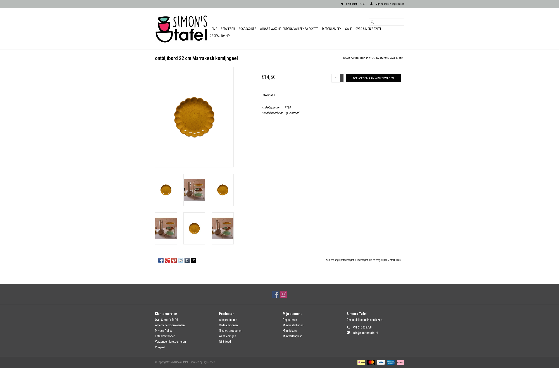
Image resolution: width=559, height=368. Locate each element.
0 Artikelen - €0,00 (355, 3)
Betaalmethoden (165, 336)
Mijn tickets (290, 330)
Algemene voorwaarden (170, 325)
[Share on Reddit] (180, 260)
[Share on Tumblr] (187, 260)
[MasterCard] (371, 362)
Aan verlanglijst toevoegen (340, 259)
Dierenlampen (332, 29)
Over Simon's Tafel (368, 29)
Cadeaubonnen (220, 36)
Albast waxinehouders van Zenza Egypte (289, 29)
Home (213, 29)
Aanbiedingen (227, 336)
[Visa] (380, 362)
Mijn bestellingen (293, 325)
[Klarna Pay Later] (399, 362)
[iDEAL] (361, 362)
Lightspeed (209, 362)
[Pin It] (174, 260)
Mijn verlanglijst (292, 336)
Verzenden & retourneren (170, 341)
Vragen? (160, 347)
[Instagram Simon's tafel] (283, 294)
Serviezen (228, 29)
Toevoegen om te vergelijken (372, 259)
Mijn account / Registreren (389, 3)
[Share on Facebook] (161, 260)
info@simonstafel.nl (365, 333)
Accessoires (247, 29)
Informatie (268, 95)
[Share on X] (193, 260)
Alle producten (228, 320)
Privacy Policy (163, 330)
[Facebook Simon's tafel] (275, 294)
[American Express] (390, 362)
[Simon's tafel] (182, 29)
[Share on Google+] (167, 260)
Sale (348, 29)
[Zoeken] (372, 22)
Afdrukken (395, 259)
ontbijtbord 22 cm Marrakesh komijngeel (378, 58)
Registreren (290, 320)
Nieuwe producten (230, 330)
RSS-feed (225, 341)
